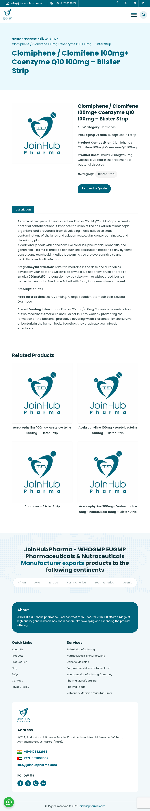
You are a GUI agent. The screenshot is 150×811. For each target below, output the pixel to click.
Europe (53, 582)
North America (76, 582)
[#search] (143, 15)
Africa (22, 582)
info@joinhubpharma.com (37, 765)
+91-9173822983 (35, 752)
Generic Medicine (78, 662)
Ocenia (127, 582)
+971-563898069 (35, 758)
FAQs (15, 674)
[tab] (23, 209)
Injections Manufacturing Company (89, 674)
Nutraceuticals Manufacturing (86, 656)
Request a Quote (94, 188)
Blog (14, 668)
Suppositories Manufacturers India (88, 668)
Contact (17, 680)
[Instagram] (134, 3)
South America (104, 582)
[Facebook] (117, 3)
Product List (19, 662)
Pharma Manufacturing (82, 680)
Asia (37, 582)
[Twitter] (125, 3)
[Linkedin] (143, 3)
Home (16, 38)
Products (30, 38)
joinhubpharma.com (92, 806)
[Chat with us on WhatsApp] (9, 802)
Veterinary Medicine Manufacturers (89, 693)
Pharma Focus (76, 687)
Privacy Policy (20, 687)
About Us (17, 649)
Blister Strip (48, 38)
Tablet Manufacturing (81, 649)
